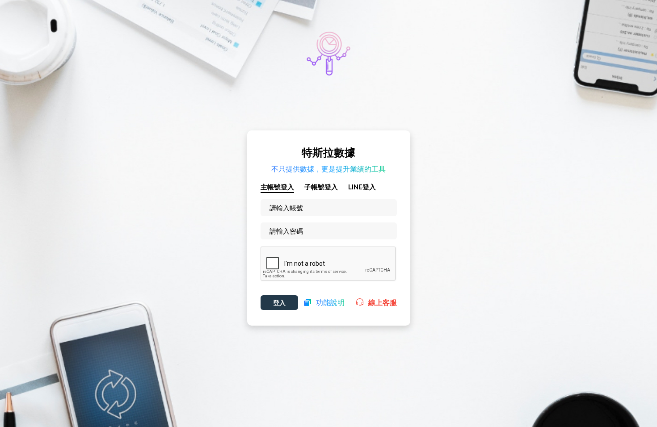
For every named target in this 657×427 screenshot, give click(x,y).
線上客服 (380, 302)
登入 (279, 302)
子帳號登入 (321, 187)
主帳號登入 (277, 187)
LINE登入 (362, 187)
